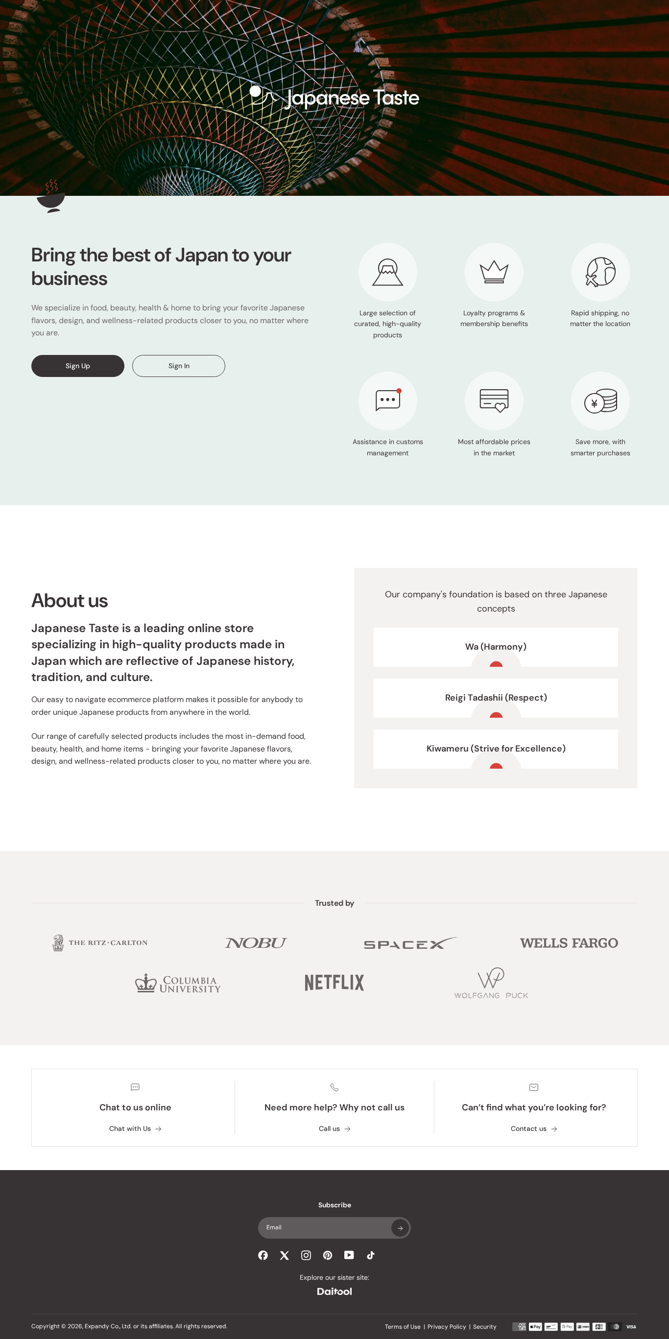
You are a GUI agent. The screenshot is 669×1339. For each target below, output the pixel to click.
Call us (329, 1128)
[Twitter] (284, 1255)
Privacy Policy (447, 1327)
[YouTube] (349, 1255)
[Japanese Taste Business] (334, 98)
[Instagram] (306, 1255)
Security (485, 1327)
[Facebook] (263, 1255)
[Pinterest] (328, 1255)
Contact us (529, 1128)
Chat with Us (130, 1128)
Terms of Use (403, 1327)
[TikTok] (371, 1255)
